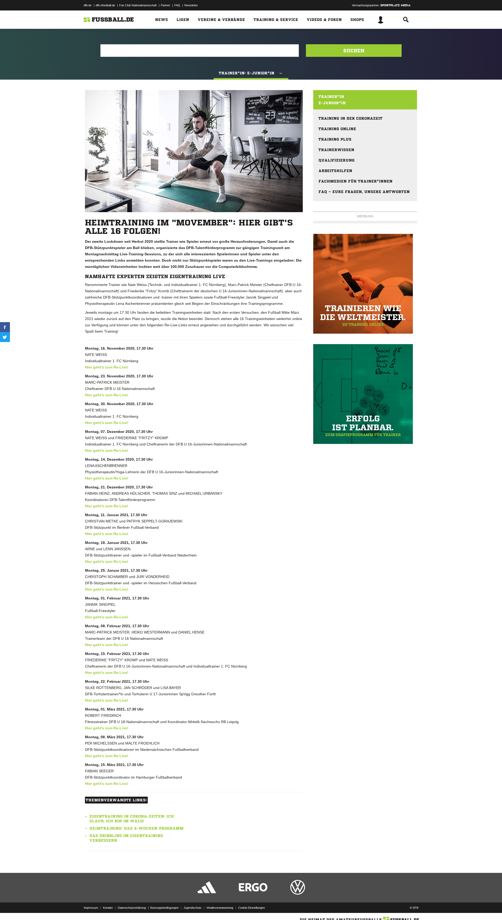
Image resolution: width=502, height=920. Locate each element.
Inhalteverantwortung (220, 907)
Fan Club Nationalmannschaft (138, 5)
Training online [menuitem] (337, 129)
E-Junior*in (332, 103)
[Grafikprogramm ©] (365, 394)
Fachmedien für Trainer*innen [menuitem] (355, 181)
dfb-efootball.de (105, 5)
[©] (365, 284)
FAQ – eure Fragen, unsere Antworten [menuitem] (364, 192)
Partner (165, 5)
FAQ (177, 5)
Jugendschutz (193, 907)
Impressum (91, 907)
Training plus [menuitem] (334, 139)
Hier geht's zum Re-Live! (106, 367)
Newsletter (191, 5)
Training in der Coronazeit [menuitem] (350, 118)
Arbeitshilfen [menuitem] (335, 171)
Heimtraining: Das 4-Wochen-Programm (136, 828)
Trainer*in (331, 96)
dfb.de (88, 5)
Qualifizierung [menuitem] (336, 160)
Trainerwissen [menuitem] (336, 150)
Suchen (353, 50)
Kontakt (108, 907)
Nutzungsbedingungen (164, 907)
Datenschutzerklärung (132, 907)
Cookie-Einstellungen (251, 907)
